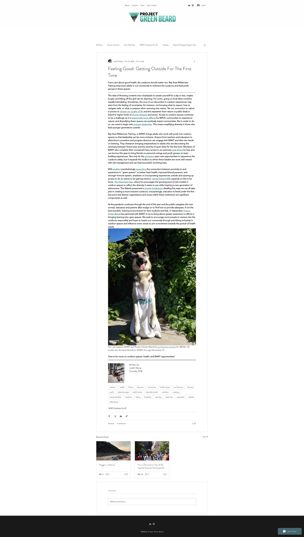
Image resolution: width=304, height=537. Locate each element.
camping (176, 392)
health (122, 387)
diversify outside (152, 392)
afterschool (114, 402)
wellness (113, 387)
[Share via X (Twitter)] (115, 416)
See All (205, 437)
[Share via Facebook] (109, 416)
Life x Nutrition (129, 45)
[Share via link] (127, 416)
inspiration (180, 397)
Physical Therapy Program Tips (184, 45)
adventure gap (123, 392)
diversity (190, 387)
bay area (140, 387)
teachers (128, 397)
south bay (169, 397)
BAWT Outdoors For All (149, 45)
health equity (165, 387)
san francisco (178, 387)
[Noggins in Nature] (113, 450)
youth (112, 392)
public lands (137, 392)
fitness (130, 387)
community (152, 387)
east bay (158, 397)
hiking (138, 397)
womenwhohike (115, 397)
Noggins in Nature (107, 464)
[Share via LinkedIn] (121, 416)
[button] (205, 45)
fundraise (147, 397)
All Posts (99, 45)
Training (165, 45)
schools (191, 397)
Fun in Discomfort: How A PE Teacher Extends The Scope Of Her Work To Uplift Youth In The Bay (152, 466)
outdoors (165, 392)
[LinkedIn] (189, 5)
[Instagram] (193, 5)
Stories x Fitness (113, 45)
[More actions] (194, 61)
